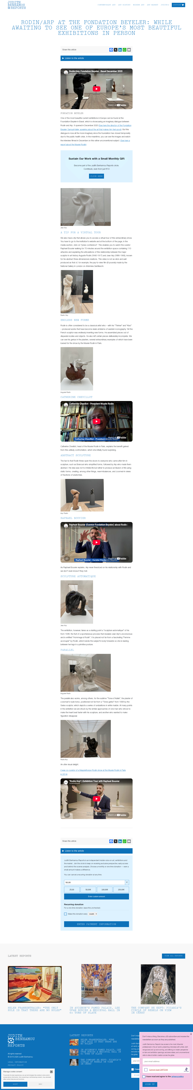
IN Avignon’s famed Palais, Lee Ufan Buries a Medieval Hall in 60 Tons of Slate (95, 1010)
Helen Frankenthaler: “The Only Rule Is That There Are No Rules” (34, 1009)
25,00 (72, 890)
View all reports (174, 956)
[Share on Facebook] (111, 50)
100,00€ (105, 890)
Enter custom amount (96, 896)
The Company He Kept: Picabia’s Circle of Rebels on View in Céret (156, 1010)
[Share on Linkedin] (120, 50)
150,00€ (121, 890)
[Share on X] (115, 50)
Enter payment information (96, 924)
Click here (96, 176)
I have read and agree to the (165, 1077)
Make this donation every (78, 914)
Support (177, 5)
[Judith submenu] (168, 4)
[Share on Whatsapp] (124, 50)
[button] (51, 1072)
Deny (40, 1084)
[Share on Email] (129, 50)
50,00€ (88, 890)
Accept (15, 1084)
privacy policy (178, 1076)
